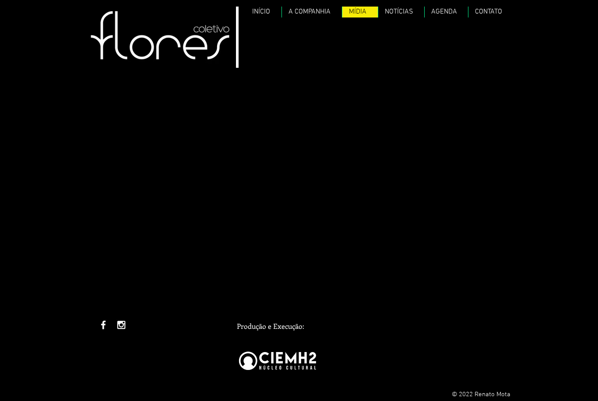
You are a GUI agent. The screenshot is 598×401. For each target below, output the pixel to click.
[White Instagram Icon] (121, 325)
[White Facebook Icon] (103, 325)
